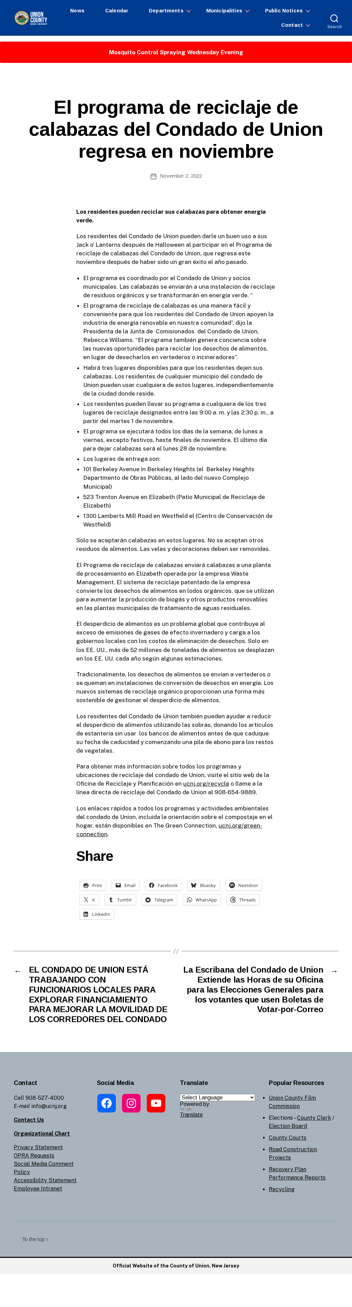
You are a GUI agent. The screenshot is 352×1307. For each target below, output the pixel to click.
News (77, 10)
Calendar (116, 10)
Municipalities (224, 10)
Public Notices (284, 10)
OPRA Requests (34, 1155)
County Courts (287, 1137)
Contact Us (29, 1120)
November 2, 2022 (181, 176)
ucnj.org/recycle (206, 783)
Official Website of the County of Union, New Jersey (176, 1266)
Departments (166, 10)
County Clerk (314, 1118)
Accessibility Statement (45, 1180)
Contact (292, 25)
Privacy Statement (38, 1147)
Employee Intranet (38, 1188)
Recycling (282, 1189)
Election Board (288, 1126)
